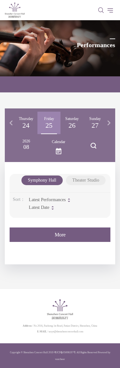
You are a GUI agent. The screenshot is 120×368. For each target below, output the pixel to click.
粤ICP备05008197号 (65, 352)
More (60, 234)
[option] (25, 123)
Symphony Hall (42, 180)
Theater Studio (85, 180)
